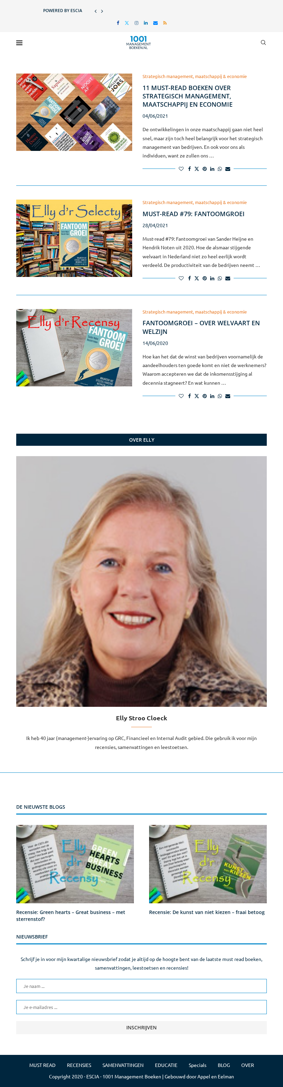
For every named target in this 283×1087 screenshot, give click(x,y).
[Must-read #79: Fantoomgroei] (74, 238)
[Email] (155, 23)
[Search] (263, 42)
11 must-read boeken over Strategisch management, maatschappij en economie (188, 96)
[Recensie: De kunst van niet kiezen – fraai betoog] (208, 864)
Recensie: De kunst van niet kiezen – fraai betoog (207, 912)
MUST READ (42, 1065)
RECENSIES (79, 1065)
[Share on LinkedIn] (212, 168)
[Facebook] (118, 23)
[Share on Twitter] (196, 168)
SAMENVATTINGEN (123, 1065)
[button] (95, 10)
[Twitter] (127, 23)
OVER (247, 1065)
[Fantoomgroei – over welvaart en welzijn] (74, 347)
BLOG (224, 1065)
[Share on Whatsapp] (220, 168)
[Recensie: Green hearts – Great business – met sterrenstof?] (75, 864)
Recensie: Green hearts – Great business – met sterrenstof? (70, 915)
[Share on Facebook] (189, 168)
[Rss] (165, 23)
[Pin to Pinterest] (205, 168)
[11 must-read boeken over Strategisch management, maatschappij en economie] (74, 112)
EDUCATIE (166, 1065)
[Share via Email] (227, 168)
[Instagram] (136, 23)
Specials (197, 1065)
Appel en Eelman (215, 1076)
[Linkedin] (146, 23)
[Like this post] (181, 168)
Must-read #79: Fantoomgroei (194, 214)
